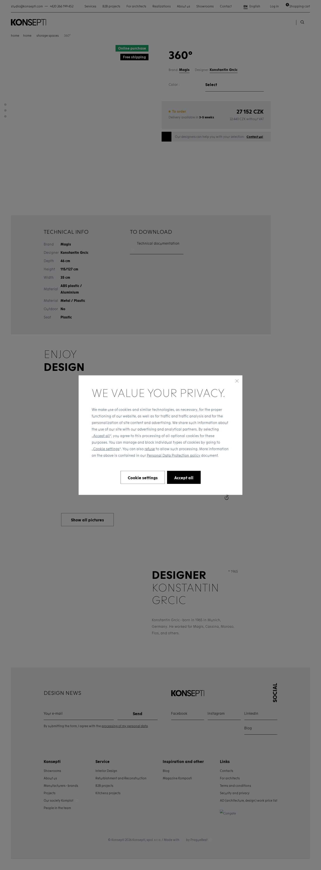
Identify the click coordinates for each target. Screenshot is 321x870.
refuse (150, 448)
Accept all (101, 435)
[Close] (237, 381)
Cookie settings (106, 448)
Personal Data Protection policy (173, 455)
